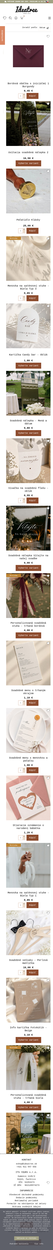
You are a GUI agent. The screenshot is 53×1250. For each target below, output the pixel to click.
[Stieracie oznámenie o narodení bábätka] (28, 797)
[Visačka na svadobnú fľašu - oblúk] (28, 460)
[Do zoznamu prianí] (48, 36)
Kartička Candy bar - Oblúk (28, 354)
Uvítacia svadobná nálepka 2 (28, 152)
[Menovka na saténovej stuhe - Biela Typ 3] (28, 258)
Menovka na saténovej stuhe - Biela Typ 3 (28, 287)
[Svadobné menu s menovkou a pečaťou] (28, 730)
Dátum (42, 28)
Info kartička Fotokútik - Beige (28, 1029)
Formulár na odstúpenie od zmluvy (26, 1204)
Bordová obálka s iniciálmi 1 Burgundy (28, 85)
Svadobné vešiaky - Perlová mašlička (28, 962)
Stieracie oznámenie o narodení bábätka (28, 827)
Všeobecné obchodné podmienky (26, 1195)
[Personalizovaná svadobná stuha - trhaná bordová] (28, 595)
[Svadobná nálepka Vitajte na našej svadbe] (28, 528)
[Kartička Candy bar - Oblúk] (28, 325)
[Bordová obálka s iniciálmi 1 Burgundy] (28, 56)
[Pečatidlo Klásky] (28, 191)
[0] (21, 18)
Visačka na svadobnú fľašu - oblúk (28, 490)
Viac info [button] (38, 1244)
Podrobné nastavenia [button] (19, 1244)
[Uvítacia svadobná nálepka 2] (28, 123)
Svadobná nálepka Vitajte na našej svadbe (28, 557)
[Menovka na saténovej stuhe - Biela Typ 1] (28, 865)
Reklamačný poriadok (26, 1201)
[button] (16, 18)
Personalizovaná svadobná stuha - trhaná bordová (28, 624)
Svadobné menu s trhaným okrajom (28, 692)
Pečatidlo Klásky (28, 219)
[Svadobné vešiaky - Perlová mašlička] (28, 932)
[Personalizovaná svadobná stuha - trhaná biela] (28, 1067)
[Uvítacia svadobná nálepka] (28, 1135)
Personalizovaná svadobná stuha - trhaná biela (28, 1096)
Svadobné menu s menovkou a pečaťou (28, 759)
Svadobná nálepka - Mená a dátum (28, 422)
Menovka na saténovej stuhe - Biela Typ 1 (28, 894)
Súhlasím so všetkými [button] (26, 1238)
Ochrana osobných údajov (26, 1207)
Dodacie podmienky (26, 1198)
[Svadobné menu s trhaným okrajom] (28, 663)
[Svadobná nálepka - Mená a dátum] (28, 393)
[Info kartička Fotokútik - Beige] (28, 1000)
